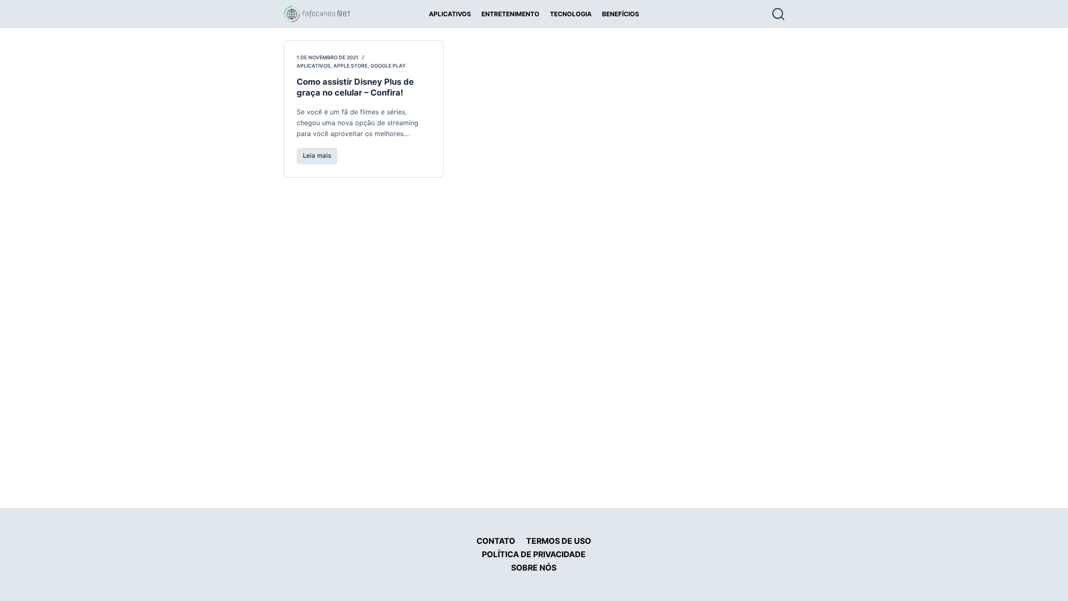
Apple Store (350, 66)
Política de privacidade (534, 554)
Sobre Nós (534, 568)
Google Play (388, 66)
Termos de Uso (558, 541)
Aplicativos (450, 14)
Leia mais (320, 158)
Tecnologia (571, 14)
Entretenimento (510, 14)
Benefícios (620, 14)
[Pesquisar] (778, 14)
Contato (495, 541)
